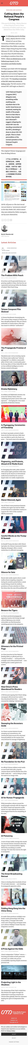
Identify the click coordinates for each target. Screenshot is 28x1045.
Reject (14, 1038)
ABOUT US (14, 1018)
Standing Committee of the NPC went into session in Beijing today (13, 81)
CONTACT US (14, 1020)
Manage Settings (14, 1041)
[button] (2, 3)
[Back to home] (14, 3)
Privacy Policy (11, 1031)
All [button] (3, 248)
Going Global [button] (6, 250)
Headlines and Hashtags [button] (9, 252)
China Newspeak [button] (12, 248)
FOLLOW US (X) (14, 1022)
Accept (14, 1034)
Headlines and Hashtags (14, 10)
